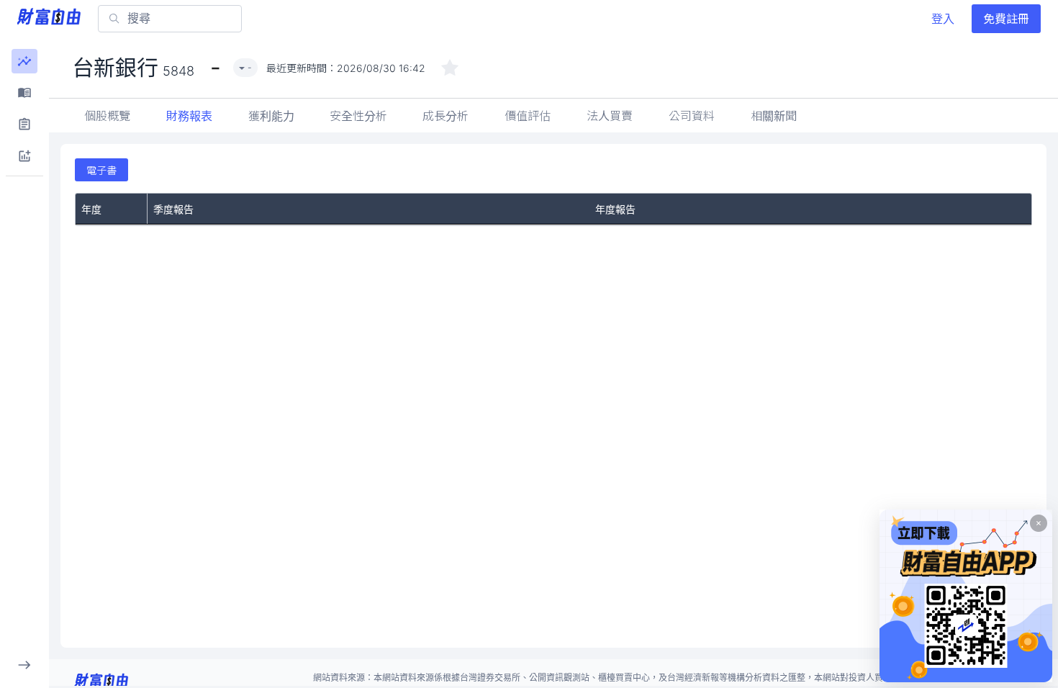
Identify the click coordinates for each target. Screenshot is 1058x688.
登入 (942, 19)
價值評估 (528, 116)
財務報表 (189, 116)
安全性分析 (358, 116)
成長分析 (445, 116)
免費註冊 (1006, 19)
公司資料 (692, 116)
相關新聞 (774, 116)
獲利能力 (271, 116)
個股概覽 (107, 116)
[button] (24, 61)
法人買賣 (610, 116)
